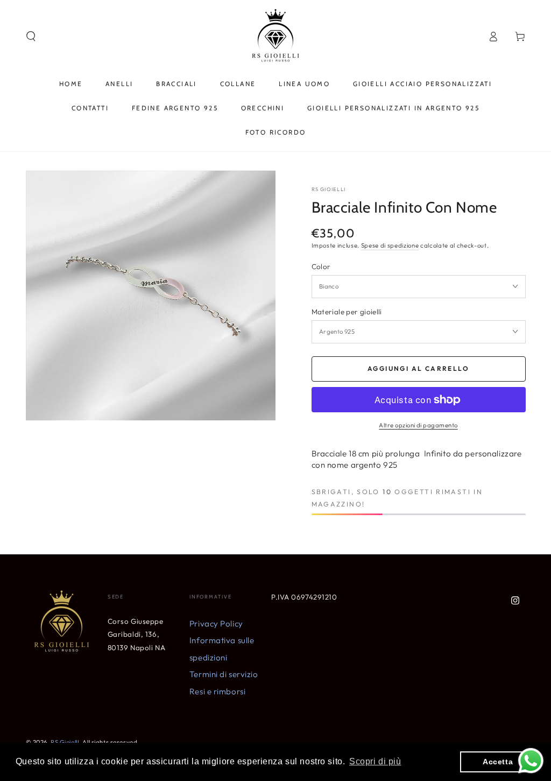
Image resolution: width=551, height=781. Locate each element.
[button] (31, 36)
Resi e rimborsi (217, 691)
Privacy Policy (216, 623)
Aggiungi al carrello (418, 368)
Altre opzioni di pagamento (418, 425)
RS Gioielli (329, 189)
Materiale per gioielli (347, 311)
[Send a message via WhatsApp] (531, 761)
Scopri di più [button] (375, 761)
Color (321, 266)
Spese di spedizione (390, 245)
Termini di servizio (223, 674)
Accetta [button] (498, 761)
